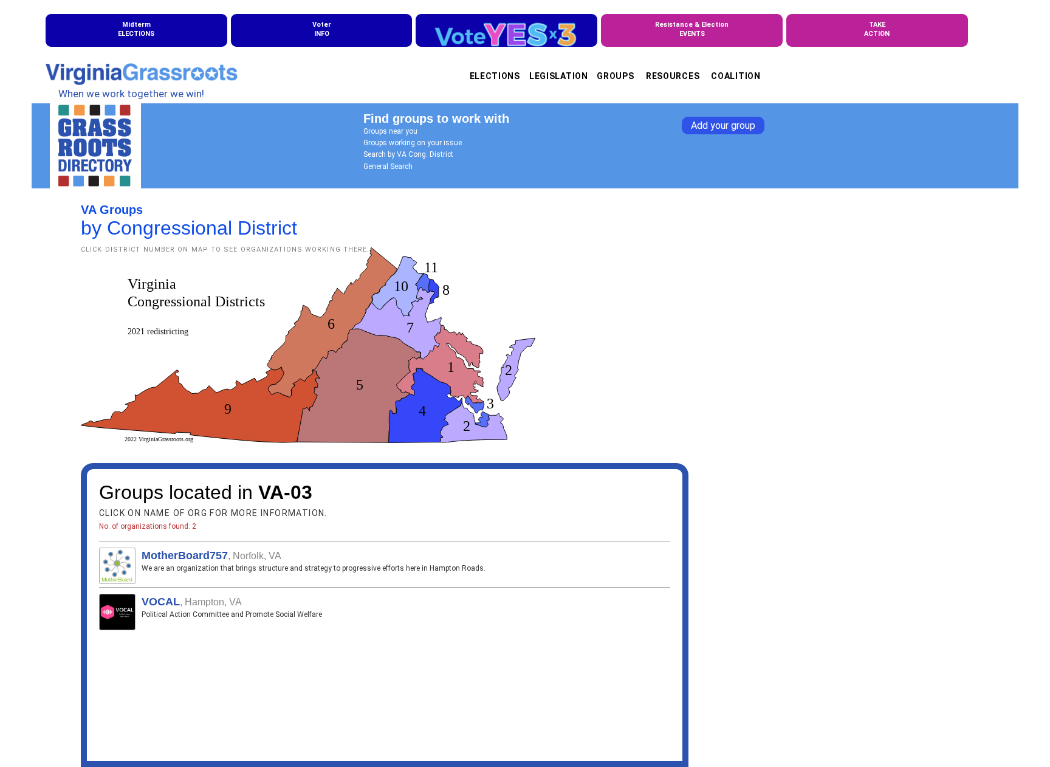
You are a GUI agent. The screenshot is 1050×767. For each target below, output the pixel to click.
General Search (388, 166)
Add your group (723, 125)
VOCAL (161, 602)
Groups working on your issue (412, 143)
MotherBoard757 (185, 555)
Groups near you (390, 131)
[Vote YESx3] (506, 30)
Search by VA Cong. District (408, 154)
